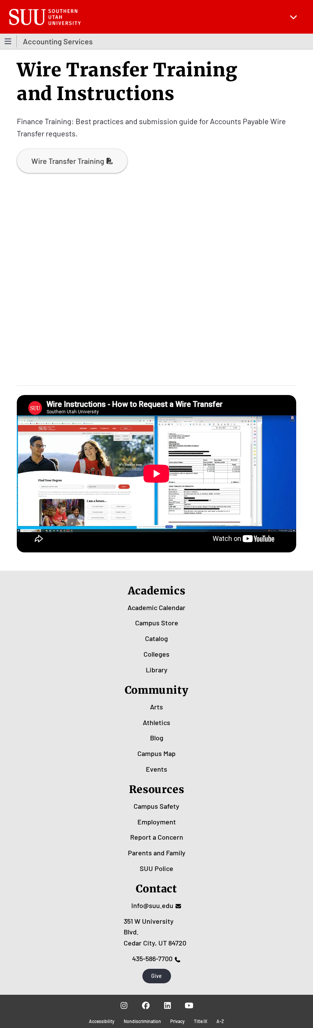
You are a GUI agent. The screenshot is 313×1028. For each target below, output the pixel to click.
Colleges (156, 654)
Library (157, 669)
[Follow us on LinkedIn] (167, 1005)
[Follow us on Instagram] (124, 1005)
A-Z (220, 1021)
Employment (156, 822)
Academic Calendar (156, 607)
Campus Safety (156, 806)
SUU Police (156, 868)
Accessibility (102, 1021)
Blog (156, 737)
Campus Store (156, 622)
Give (156, 976)
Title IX (200, 1021)
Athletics (156, 722)
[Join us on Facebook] (145, 1005)
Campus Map (156, 753)
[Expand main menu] (293, 16)
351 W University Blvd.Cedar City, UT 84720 (155, 932)
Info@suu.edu (152, 905)
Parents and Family (157, 852)
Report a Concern (156, 837)
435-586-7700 (152, 958)
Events (156, 769)
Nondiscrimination (142, 1021)
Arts (156, 707)
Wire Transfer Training (67, 160)
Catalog (156, 638)
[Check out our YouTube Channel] (189, 1005)
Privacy (177, 1021)
